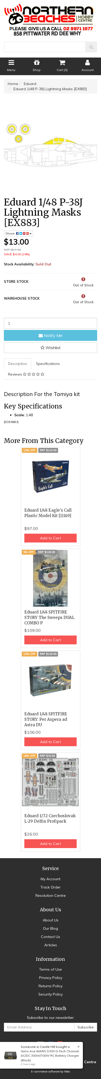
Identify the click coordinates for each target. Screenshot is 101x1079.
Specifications (48, 363)
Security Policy (50, 994)
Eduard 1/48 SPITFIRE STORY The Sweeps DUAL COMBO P (49, 617)
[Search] (91, 46)
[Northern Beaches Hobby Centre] (50, 18)
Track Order (50, 887)
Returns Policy (50, 986)
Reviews (15, 374)
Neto (67, 1071)
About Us (51, 920)
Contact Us (50, 936)
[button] (50, 347)
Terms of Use (50, 969)
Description (17, 363)
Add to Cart (50, 538)
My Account (50, 879)
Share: (10, 233)
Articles (50, 945)
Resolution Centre (50, 895)
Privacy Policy (50, 977)
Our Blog (50, 928)
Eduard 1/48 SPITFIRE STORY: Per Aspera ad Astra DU (45, 719)
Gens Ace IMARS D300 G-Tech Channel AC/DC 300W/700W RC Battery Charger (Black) (50, 1055)
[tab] (18, 363)
